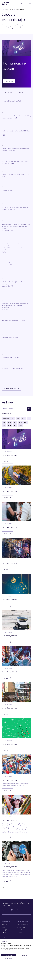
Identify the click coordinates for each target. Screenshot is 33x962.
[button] (4, 941)
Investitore (4, 924)
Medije (3, 927)
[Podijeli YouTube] (12, 910)
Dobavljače (4, 930)
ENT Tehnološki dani (23, 924)
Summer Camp (21, 927)
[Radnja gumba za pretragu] (29, 409)
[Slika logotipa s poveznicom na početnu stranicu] (5, 3)
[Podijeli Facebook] (3, 910)
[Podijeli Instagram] (17, 910)
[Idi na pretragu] (27, 3)
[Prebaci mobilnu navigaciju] (30, 3)
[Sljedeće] (8, 887)
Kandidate (4, 932)
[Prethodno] (4, 887)
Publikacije (9, 9)
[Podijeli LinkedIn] (7, 910)
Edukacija (20, 930)
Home (3, 9)
